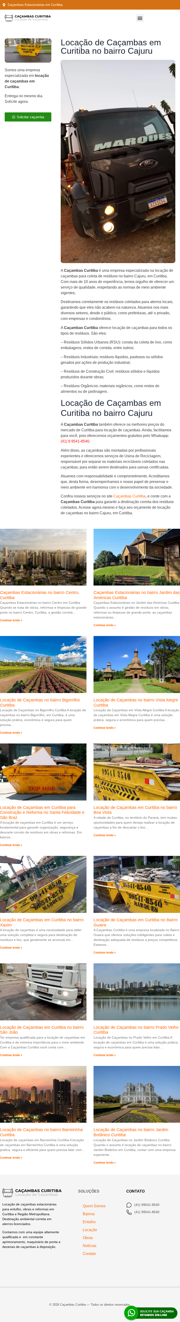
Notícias (89, 1246)
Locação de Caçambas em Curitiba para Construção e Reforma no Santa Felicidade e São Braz (42, 812)
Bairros (89, 1214)
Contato (89, 1254)
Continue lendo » (11, 620)
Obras (88, 1238)
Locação (90, 1230)
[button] (140, 18)
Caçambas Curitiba (129, 496)
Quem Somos (94, 1206)
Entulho (89, 1222)
